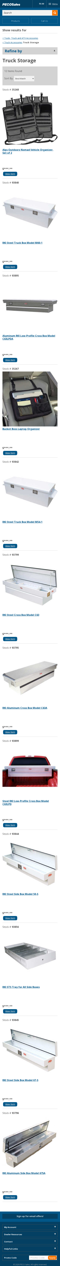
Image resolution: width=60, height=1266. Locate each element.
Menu (55, 3)
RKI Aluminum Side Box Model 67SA (23, 1173)
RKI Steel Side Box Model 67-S (20, 1080)
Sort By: (8, 78)
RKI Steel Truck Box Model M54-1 (22, 522)
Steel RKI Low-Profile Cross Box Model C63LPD (25, 802)
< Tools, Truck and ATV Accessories (20, 38)
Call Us (44, 20)
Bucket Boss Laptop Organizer (21, 429)
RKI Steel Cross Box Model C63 (20, 615)
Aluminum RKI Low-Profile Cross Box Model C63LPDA (28, 337)
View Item (10, 173)
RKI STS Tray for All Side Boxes (21, 987)
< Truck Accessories (12, 42)
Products (15, 20)
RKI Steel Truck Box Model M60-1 (22, 242)
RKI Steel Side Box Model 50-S (20, 894)
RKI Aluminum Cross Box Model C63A (24, 708)
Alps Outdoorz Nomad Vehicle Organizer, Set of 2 (27, 151)
